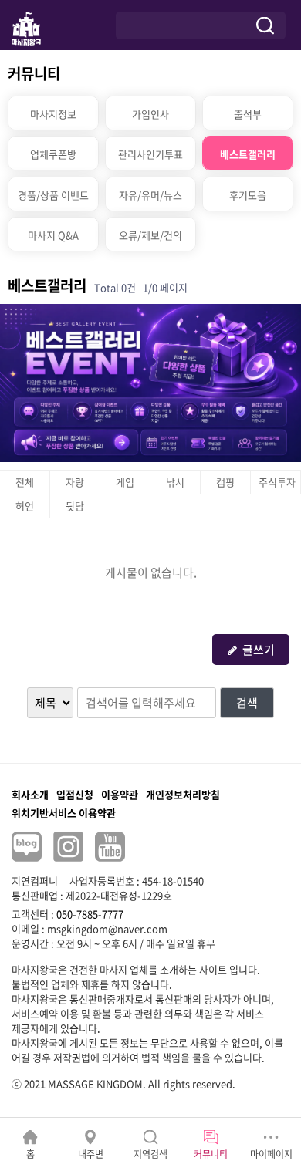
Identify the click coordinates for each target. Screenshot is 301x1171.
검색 (247, 702)
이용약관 (119, 794)
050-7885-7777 (89, 913)
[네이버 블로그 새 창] (27, 847)
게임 (125, 481)
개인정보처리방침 (183, 794)
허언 (24, 505)
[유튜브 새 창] (110, 847)
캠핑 (225, 481)
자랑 (75, 481)
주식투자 (277, 481)
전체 (24, 481)
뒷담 (75, 505)
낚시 (175, 481)
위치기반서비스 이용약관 (64, 812)
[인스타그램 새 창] (68, 847)
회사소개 (30, 794)
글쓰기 (258, 649)
